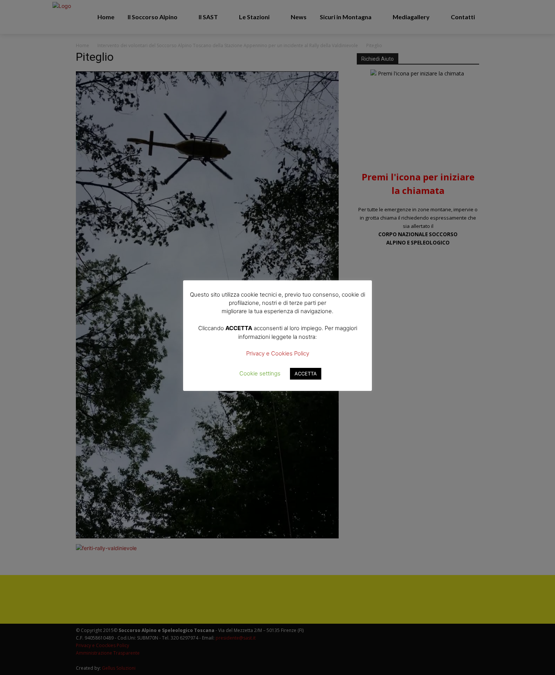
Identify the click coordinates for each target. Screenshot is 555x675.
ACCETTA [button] (305, 374)
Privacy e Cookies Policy (277, 353)
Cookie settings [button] (260, 373)
